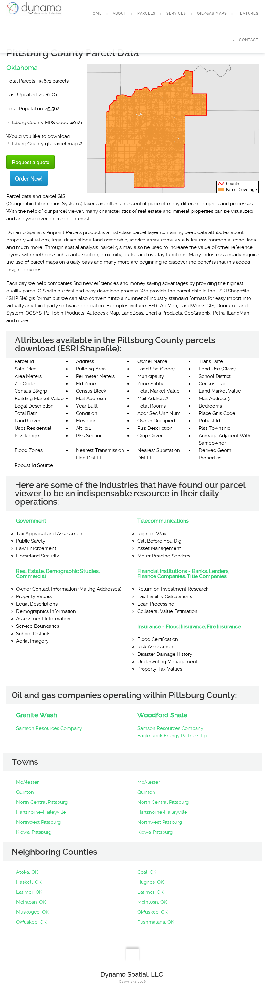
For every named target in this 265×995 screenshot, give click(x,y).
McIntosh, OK (31, 902)
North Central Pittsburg (42, 802)
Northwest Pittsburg (38, 822)
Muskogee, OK (32, 912)
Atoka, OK (27, 872)
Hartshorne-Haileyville (41, 812)
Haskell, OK (29, 882)
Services (176, 13)
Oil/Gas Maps (212, 13)
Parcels (146, 13)
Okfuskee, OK (152, 912)
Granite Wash (36, 715)
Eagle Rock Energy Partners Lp (172, 736)
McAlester (27, 782)
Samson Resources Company (49, 728)
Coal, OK (146, 872)
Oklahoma (21, 68)
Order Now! (29, 178)
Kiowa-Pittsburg (33, 832)
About (119, 13)
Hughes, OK (150, 882)
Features (248, 13)
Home (96, 13)
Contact (249, 40)
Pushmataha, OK (155, 922)
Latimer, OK (29, 892)
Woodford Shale (162, 715)
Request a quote (30, 162)
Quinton (25, 792)
